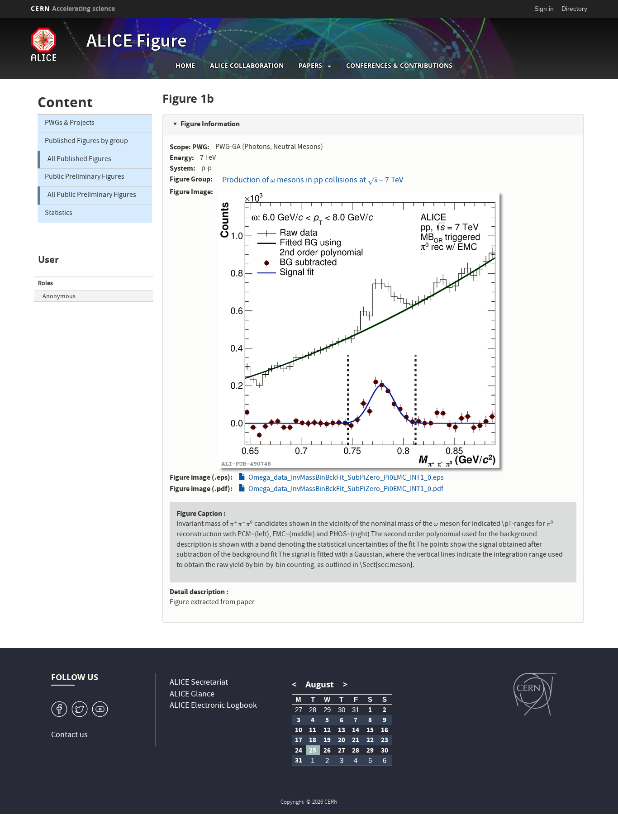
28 (312, 710)
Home (185, 66)
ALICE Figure (136, 42)
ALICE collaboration (247, 66)
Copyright (292, 802)
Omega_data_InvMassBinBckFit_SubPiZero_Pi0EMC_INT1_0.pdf (345, 489)
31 (355, 710)
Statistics (58, 213)
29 (327, 710)
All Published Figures (79, 159)
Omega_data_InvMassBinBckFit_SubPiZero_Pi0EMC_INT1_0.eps (346, 478)
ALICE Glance (192, 695)
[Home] (56, 44)
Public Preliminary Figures (84, 177)
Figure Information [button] (210, 124)
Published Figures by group (86, 141)
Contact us (69, 735)
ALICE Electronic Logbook (213, 706)
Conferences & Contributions (399, 66)
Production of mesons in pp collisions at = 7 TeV (312, 181)
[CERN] (534, 694)
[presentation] (273, 181)
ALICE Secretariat (199, 683)
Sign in (544, 8)
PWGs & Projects (70, 123)
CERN (73, 8)
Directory (574, 8)
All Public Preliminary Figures (92, 195)
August (319, 684)
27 (298, 710)
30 (341, 710)
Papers (310, 66)
